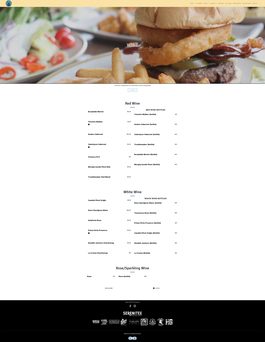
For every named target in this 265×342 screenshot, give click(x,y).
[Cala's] (134, 322)
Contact (254, 3)
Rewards (221, 3)
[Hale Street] (114, 322)
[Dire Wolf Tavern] (160, 322)
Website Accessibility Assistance (132, 333)
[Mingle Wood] (95, 322)
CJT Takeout (198, 3)
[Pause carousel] (264, 82)
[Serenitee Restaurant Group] (132, 314)
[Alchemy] (152, 321)
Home (192, 3)
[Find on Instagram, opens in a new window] (135, 306)
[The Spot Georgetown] (124, 322)
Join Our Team (246, 3)
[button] (206, 3)
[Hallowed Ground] (169, 322)
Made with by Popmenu (70, 302)
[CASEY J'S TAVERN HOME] (8, 3)
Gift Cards (228, 3)
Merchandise (237, 3)
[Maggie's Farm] (104, 322)
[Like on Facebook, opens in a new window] (130, 306)
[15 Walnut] (144, 322)
